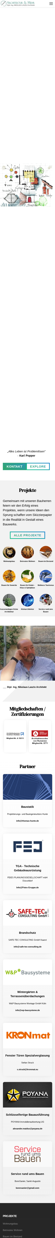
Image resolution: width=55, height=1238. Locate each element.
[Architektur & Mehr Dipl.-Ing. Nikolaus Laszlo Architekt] (17, 3)
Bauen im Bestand (12, 1236)
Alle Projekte (27, 535)
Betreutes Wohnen (12, 1230)
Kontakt (14, 466)
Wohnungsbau (10, 1223)
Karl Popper (27, 455)
